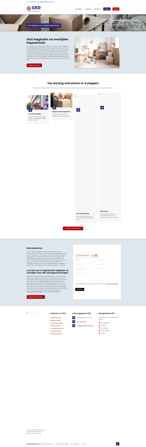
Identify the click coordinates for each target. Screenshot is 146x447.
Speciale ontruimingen (57, 323)
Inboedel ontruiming (56, 334)
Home (97, 24)
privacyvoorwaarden (112, 284)
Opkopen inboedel (56, 331)
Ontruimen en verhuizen (57, 328)
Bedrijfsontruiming (56, 320)
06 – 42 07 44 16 (55, 291)
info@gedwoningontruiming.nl (47, 1)
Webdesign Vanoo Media (62, 444)
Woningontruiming (56, 318)
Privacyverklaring (75, 444)
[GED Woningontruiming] (33, 9)
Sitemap (84, 444)
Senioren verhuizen (56, 326)
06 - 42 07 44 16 (32, 1)
